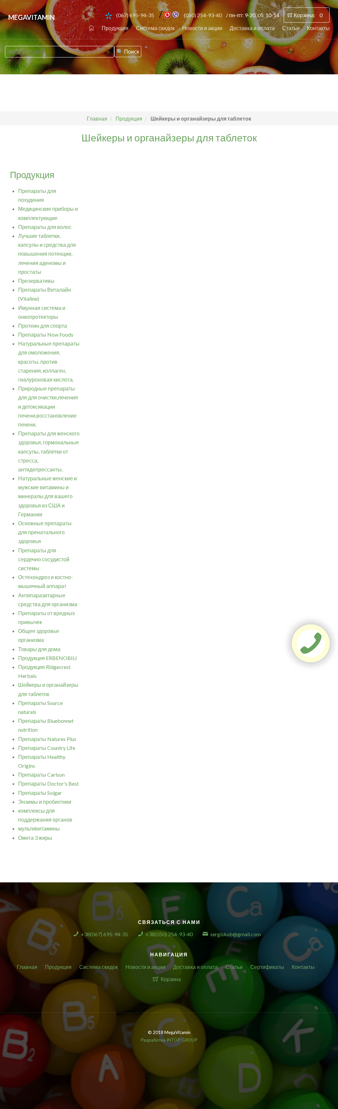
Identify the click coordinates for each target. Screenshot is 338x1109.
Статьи (290, 28)
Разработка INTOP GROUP (169, 1040)
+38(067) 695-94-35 (104, 934)
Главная (27, 967)
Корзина (171, 979)
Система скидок (155, 28)
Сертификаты (267, 967)
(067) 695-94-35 (135, 15)
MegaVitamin (31, 17)
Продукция (115, 28)
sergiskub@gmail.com (235, 934)
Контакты (318, 28)
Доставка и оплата (252, 28)
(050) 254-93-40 (203, 15)
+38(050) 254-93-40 (169, 934)
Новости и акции (202, 28)
